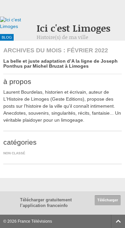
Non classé (14, 153)
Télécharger (107, 200)
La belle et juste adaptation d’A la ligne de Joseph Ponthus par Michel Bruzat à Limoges (60, 63)
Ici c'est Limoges (73, 28)
